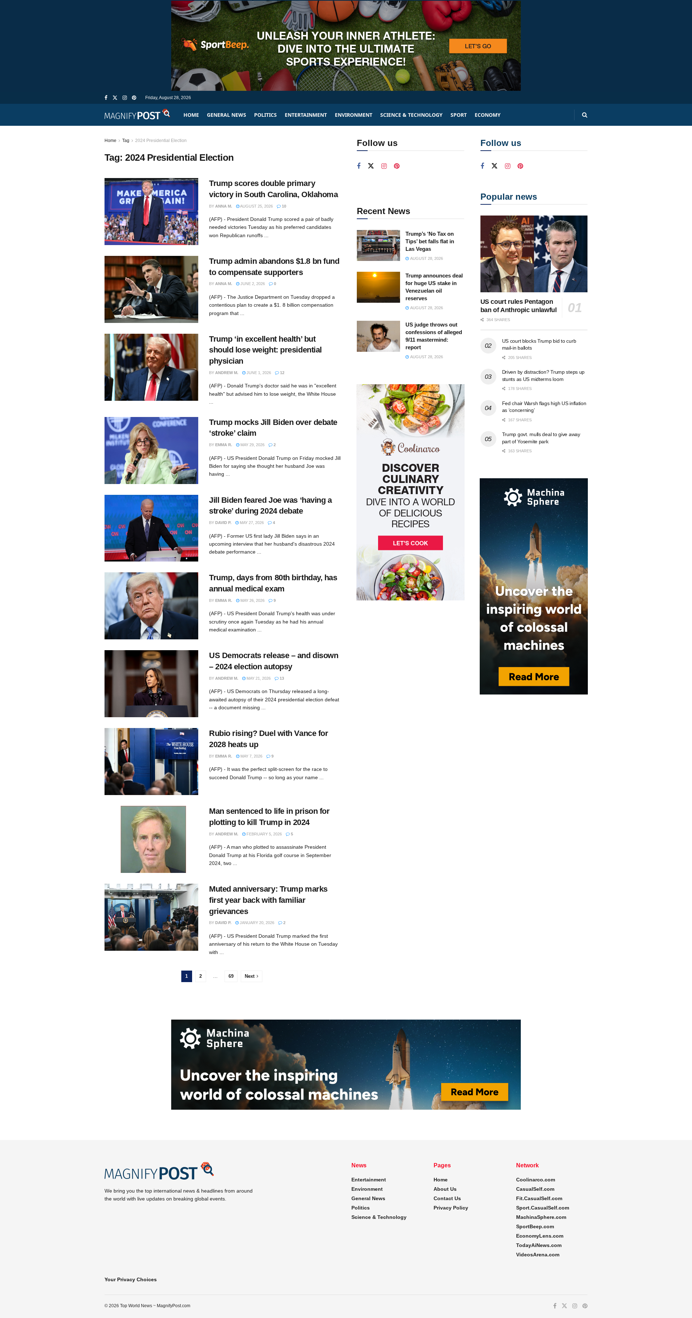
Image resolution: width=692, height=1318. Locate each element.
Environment (353, 114)
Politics (265, 114)
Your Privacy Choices (131, 1279)
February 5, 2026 (263, 834)
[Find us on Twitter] (114, 98)
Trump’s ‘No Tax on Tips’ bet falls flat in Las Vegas (429, 241)
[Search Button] (584, 115)
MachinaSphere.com (541, 1217)
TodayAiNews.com (539, 1245)
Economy (488, 114)
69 (231, 976)
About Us (445, 1189)
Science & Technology (411, 114)
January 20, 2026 (256, 922)
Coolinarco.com (535, 1179)
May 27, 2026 (251, 522)
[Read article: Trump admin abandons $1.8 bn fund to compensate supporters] (151, 289)
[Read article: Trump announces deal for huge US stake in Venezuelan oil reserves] (378, 287)
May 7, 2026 (250, 756)
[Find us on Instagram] (125, 98)
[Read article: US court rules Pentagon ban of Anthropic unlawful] (534, 254)
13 (281, 678)
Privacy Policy (451, 1208)
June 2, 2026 (252, 283)
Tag (125, 140)
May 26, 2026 (252, 600)
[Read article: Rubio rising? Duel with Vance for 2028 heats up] (151, 761)
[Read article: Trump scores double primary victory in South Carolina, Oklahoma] (151, 211)
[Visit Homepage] (138, 114)
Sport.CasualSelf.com (542, 1208)
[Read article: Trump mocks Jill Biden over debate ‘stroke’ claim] (151, 450)
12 (281, 372)
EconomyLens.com (539, 1236)
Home (191, 114)
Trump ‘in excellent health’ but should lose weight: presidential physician (265, 350)
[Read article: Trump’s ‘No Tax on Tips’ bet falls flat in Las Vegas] (378, 245)
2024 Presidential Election (161, 140)
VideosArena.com (537, 1254)
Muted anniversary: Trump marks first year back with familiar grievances (268, 900)
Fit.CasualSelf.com (539, 1198)
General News (226, 114)
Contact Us (447, 1198)
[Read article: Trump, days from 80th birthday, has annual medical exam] (151, 605)
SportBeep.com (535, 1226)
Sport (459, 114)
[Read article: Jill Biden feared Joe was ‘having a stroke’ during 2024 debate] (151, 528)
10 (283, 206)
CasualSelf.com (535, 1189)
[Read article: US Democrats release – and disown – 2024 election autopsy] (151, 683)
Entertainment (306, 114)
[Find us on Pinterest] (134, 98)
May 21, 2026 (258, 678)
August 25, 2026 (256, 206)
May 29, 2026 (252, 445)
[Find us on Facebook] (106, 98)
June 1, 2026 (258, 372)
